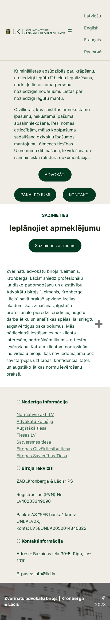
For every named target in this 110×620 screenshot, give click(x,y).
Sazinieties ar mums (55, 245)
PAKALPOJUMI (35, 194)
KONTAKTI (79, 194)
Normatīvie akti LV (35, 414)
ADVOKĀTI (55, 174)
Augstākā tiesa (31, 428)
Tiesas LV (26, 435)
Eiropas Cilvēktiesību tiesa (43, 448)
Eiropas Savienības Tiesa (42, 455)
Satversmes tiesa (34, 442)
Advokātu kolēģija (35, 421)
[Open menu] (69, 31)
